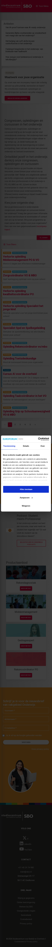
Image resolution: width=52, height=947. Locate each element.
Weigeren (26, 506)
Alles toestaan (26, 489)
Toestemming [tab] (9, 446)
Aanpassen (25, 497)
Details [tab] (26, 446)
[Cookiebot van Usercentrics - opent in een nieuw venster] (38, 439)
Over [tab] (43, 446)
